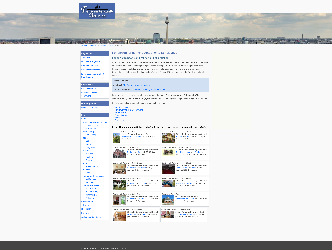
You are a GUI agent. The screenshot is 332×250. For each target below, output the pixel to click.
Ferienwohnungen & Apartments (90, 94)
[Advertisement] (231, 90)
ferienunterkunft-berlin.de (109, 248)
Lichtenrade (91, 179)
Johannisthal (91, 195)
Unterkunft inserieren (90, 70)
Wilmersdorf (91, 128)
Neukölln (87, 151)
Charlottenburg (92, 125)
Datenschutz (94, 248)
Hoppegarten (87, 202)
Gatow (88, 173)
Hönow (86, 205)
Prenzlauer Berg (93, 166)
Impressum (84, 248)
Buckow (89, 154)
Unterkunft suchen (89, 65)
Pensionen (119, 120)
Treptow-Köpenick (91, 185)
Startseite (85, 57)
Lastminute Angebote (90, 61)
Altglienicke (91, 188)
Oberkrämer (86, 213)
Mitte (85, 138)
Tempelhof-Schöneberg (93, 176)
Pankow (86, 163)
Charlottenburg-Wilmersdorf (95, 122)
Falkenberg (91, 135)
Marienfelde (91, 182)
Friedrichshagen (93, 191)
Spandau (87, 170)
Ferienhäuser (121, 112)
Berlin (83, 119)
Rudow (89, 160)
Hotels (118, 118)
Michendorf (86, 209)
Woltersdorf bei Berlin (91, 217)
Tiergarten (90, 147)
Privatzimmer (121, 115)
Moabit (89, 144)
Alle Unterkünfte (88, 88)
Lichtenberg (88, 132)
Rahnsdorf (90, 198)
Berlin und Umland (89, 107)
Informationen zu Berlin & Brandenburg (92, 75)
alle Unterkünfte (122, 107)
